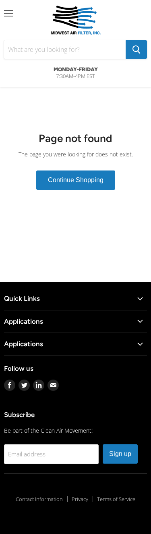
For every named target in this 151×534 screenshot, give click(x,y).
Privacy (80, 499)
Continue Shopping (75, 180)
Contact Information (39, 499)
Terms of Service (116, 499)
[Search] (136, 49)
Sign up (120, 453)
